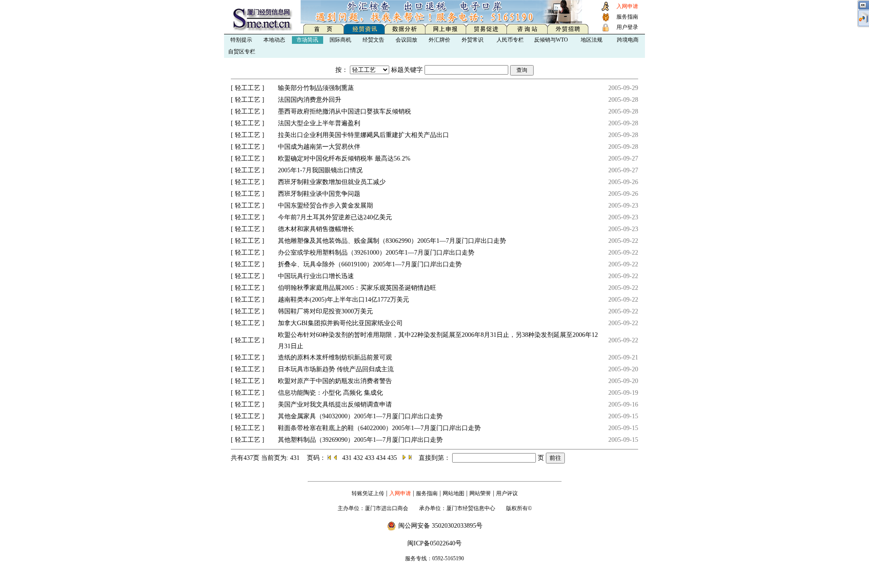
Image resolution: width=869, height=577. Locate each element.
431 (347, 457)
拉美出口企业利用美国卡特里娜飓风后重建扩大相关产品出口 (363, 135)
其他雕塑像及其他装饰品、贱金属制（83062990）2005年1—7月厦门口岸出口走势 (392, 240)
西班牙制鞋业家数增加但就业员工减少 (332, 182)
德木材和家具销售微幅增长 (316, 229)
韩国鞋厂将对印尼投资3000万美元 (325, 311)
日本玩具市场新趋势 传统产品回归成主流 (336, 369)
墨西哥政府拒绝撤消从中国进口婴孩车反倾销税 (344, 111)
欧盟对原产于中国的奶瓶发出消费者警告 (335, 381)
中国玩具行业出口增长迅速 (316, 276)
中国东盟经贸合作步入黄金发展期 (325, 205)
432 (359, 457)
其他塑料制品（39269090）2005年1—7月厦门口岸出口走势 (360, 439)
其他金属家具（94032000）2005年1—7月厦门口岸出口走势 (360, 416)
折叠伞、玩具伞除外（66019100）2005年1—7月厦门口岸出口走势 (370, 264)
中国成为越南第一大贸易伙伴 (319, 146)
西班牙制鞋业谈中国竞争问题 (319, 193)
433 (370, 457)
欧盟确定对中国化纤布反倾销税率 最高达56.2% (344, 158)
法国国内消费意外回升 (309, 99)
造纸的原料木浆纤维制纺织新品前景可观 (335, 357)
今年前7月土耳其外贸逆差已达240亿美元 (335, 217)
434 (381, 457)
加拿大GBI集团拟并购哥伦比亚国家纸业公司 (340, 323)
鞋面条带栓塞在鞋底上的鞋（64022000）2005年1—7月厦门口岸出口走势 (379, 428)
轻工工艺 (247, 88)
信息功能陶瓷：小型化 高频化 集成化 (330, 392)
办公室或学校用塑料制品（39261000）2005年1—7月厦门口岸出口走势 (376, 252)
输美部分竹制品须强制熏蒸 (316, 88)
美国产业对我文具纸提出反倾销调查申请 (335, 404)
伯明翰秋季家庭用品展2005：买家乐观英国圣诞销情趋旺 (357, 287)
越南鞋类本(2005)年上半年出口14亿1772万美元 (343, 299)
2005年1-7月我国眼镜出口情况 (320, 170)
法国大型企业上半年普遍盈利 (319, 123)
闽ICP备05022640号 (434, 543)
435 (393, 457)
